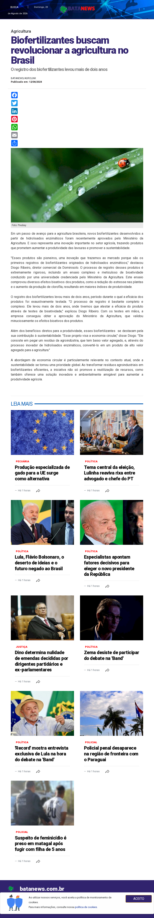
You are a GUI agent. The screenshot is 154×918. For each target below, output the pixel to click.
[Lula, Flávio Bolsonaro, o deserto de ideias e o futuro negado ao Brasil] (42, 522)
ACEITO (138, 899)
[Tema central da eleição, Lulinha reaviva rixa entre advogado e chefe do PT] (111, 432)
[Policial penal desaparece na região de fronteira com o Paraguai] (111, 713)
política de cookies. (86, 907)
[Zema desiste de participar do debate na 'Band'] (111, 617)
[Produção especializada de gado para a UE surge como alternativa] (42, 432)
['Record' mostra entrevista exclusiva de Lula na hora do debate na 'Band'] (42, 713)
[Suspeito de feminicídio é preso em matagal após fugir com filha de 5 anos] (42, 803)
